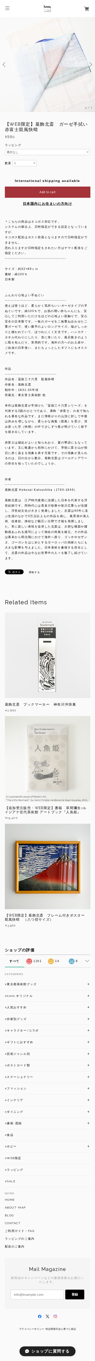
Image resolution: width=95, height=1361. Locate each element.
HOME (10, 1199)
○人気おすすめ (16, 1007)
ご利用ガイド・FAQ (20, 1231)
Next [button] (90, 64)
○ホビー (11, 1146)
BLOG (9, 1215)
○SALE (10, 1181)
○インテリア (14, 1100)
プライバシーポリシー (31, 1329)
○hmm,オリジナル (19, 996)
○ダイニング (14, 1112)
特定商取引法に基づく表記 (61, 1329)
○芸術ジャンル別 (17, 1054)
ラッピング (13, 145)
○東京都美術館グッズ (21, 984)
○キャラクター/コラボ (22, 1030)
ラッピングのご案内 (20, 1238)
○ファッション (16, 1088)
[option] (47, 64)
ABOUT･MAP (15, 1207)
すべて (14, 961)
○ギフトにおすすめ (19, 1042)
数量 (8, 163)
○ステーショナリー (19, 1077)
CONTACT (13, 1223)
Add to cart (47, 192)
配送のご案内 (15, 1246)
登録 (75, 1294)
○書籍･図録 (13, 1123)
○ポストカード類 (17, 1065)
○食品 (9, 1135)
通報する (34, 572)
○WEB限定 (13, 1158)
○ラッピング (14, 1170)
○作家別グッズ (16, 1019)
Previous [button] (5, 64)
